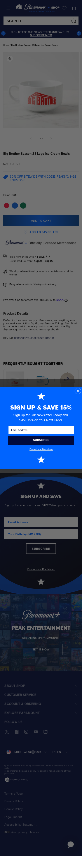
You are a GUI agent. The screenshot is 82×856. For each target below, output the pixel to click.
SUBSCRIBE (41, 440)
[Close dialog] (78, 391)
